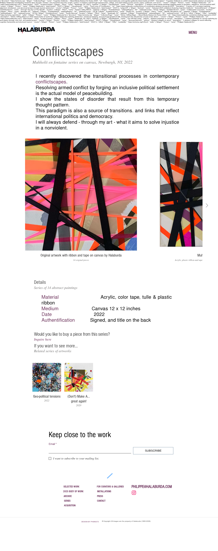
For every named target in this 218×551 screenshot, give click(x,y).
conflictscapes (51, 82)
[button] (192, 32)
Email (53, 444)
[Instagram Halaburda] (134, 492)
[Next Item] (207, 205)
